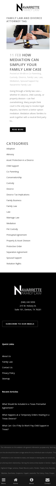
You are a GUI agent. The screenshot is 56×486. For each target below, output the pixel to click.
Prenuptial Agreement (16, 234)
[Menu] (3, 479)
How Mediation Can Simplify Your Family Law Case (25, 62)
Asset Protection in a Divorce (20, 160)
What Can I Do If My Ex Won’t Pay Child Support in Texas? (25, 427)
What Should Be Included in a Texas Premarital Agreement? (24, 406)
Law (41, 77)
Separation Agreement (16, 252)
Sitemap (6, 378)
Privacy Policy (8, 373)
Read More (18, 129)
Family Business (13, 200)
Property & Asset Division (18, 240)
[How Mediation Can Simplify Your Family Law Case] (28, 37)
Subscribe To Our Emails (20, 324)
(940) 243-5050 (28, 302)
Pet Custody (12, 229)
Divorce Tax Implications (17, 194)
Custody (14, 77)
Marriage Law (12, 217)
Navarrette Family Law (20, 84)
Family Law (32, 77)
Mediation (14, 81)
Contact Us (7, 367)
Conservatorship (14, 177)
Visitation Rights (13, 263)
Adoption (10, 148)
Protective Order (14, 246)
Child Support (12, 165)
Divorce (22, 77)
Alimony (10, 154)
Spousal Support (28, 81)
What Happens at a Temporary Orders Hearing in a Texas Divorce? (25, 416)
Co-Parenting (35, 73)
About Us (6, 356)
